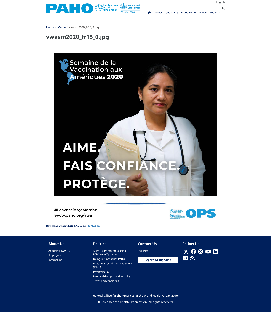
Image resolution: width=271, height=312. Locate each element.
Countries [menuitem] (172, 12)
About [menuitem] (213, 12)
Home (50, 27)
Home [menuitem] (149, 13)
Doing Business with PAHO (109, 259)
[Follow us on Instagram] (200, 252)
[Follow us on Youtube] (208, 252)
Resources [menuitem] (187, 12)
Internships (55, 260)
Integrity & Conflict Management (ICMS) (112, 265)
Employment (56, 255)
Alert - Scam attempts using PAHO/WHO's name (109, 252)
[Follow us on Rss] (192, 259)
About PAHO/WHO (59, 251)
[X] (186, 252)
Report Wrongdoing (158, 260)
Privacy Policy (101, 271)
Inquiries (143, 251)
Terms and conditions (106, 281)
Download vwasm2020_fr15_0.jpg (66, 225)
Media (62, 27)
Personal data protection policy (111, 276)
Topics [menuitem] (158, 12)
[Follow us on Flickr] (185, 259)
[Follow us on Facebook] (193, 252)
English (220, 2)
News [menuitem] (202, 12)
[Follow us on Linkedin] (215, 252)
